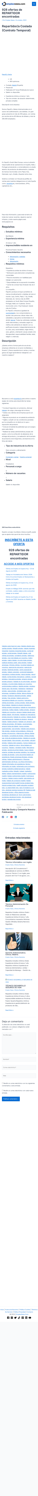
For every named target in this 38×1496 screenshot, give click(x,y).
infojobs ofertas (14, 665)
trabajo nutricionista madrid (16, 776)
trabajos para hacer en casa (11, 646)
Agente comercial (25, 457)
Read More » (9, 880)
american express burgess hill (15, 790)
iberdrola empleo (13, 670)
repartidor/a (17, 399)
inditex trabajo (14, 710)
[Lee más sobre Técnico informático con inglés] (18, 851)
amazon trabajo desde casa (26, 712)
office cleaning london (21, 792)
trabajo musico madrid (15, 778)
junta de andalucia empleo (13, 738)
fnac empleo (12, 698)
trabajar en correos (19, 717)
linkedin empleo (18, 648)
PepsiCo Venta (7, 74)
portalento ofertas (15, 693)
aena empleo (22, 663)
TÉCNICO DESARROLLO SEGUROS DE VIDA (15, 986)
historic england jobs (9, 785)
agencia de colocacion (16, 667)
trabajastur (21, 688)
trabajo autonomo (22, 698)
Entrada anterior (19, 824)
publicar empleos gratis (9, 663)
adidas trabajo (6, 714)
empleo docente (7, 717)
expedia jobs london (14, 799)
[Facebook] (3, 817)
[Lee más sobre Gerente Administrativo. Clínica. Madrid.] (18, 941)
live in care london (25, 795)
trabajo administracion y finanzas (18, 759)
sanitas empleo (7, 648)
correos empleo (20, 703)
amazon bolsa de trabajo (10, 726)
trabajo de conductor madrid (16, 781)
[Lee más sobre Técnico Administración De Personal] (18, 893)
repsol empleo (25, 674)
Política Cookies (25, 1309)
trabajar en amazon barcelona (21, 705)
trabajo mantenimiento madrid (17, 773)
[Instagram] (12, 1317)
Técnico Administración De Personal (16, 905)
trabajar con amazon (25, 722)
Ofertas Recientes (19, 865)
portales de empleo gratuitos (17, 752)
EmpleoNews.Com (22, 1314)
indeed (22, 771)
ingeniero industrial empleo (17, 651)
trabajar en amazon (20, 719)
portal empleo (12, 653)
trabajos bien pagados (15, 743)
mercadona (5, 674)
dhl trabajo (18, 724)
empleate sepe (22, 691)
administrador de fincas (10, 762)
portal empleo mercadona (15, 677)
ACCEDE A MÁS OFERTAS (19, 563)
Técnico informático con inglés (18, 862)
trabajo (4, 410)
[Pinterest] (11, 817)
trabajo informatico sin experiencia (13, 764)
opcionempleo (27, 724)
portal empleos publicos (10, 686)
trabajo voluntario (13, 672)
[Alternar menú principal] (34, 4)
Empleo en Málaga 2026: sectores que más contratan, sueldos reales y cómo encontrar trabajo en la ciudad (20, 591)
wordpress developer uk (10, 795)
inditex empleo (24, 710)
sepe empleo (12, 691)
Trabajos (11, 747)
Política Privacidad (20, 1312)
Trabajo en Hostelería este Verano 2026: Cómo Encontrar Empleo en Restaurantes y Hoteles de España (20, 577)
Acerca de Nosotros (11, 1309)
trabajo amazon (12, 722)
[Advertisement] (19, 53)
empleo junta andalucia (18, 731)
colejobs (28, 677)
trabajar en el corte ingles (21, 681)
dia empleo (14, 688)
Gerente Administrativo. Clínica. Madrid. (15, 954)
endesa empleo (15, 674)
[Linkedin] (16, 817)
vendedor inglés (20, 747)
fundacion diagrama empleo (17, 696)
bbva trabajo (6, 705)
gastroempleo (6, 729)
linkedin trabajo (22, 653)
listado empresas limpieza (18, 757)
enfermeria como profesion (25, 766)
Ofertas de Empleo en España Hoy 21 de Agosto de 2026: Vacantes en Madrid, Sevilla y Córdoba (20, 599)
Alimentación (14, 261)
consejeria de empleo (16, 736)
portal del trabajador (26, 672)
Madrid (14, 85)
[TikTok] (19, 1317)
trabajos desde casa (27, 646)
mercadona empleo (14, 679)
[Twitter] (7, 817)
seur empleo (16, 729)
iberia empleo (30, 703)
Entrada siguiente (19, 828)
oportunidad (10, 313)
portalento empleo (21, 655)
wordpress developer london (11, 797)
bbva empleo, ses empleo (20, 740)
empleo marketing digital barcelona (13, 769)
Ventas (12, 259)
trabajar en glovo (14, 745)
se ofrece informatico (25, 762)
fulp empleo (6, 731)
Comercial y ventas (12, 457)
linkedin (16, 771)
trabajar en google (29, 738)
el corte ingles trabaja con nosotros (20, 684)
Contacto (30, 1312)
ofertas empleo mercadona (11, 707)
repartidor (10, 183)
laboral (13, 320)
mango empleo (24, 726)
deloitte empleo (24, 686)
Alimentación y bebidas (17, 257)
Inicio (2, 1309)
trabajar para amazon (28, 729)
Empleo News (9, 865)
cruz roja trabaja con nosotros (17, 658)
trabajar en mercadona (27, 714)
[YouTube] (30, 1317)
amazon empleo (27, 679)
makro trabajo (12, 660)
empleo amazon (7, 681)
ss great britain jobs (12, 788)
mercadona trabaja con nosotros (13, 700)
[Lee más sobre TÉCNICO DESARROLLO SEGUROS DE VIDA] (18, 981)
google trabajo (6, 740)
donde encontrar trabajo (16, 750)
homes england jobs (26, 783)
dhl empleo (15, 714)
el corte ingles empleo (25, 660)
